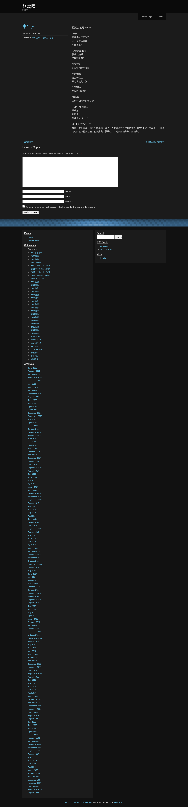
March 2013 (33, 619)
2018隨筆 (35, 324)
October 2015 (34, 526)
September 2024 (35, 377)
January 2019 (34, 429)
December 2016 (34, 493)
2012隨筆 (35, 285)
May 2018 (32, 442)
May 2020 (32, 403)
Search (100, 233)
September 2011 (35, 674)
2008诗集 (35, 256)
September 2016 (35, 500)
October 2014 (34, 561)
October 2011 (33, 670)
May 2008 (32, 764)
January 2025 (34, 374)
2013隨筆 (35, 291)
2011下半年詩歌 (37, 279)
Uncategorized (37, 349)
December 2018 (34, 432)
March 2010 (33, 696)
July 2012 (32, 645)
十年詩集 (34, 353)
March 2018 (33, 448)
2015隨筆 (35, 304)
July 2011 (32, 680)
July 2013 (32, 606)
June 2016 (32, 510)
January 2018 (34, 455)
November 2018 (34, 435)
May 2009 (32, 728)
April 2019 (32, 423)
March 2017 (33, 487)
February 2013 (34, 622)
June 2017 (32, 477)
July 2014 (32, 571)
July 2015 (32, 535)
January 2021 (34, 390)
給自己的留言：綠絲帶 (155, 142)
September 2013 (35, 600)
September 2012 (35, 638)
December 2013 (34, 593)
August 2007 (33, 793)
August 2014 (33, 567)
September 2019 (35, 416)
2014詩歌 (35, 295)
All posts (104, 246)
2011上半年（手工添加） (43, 38)
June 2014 (32, 574)
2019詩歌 (35, 327)
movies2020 (36, 336)
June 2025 (32, 368)
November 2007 (34, 783)
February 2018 (34, 452)
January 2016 (34, 519)
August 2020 (33, 397)
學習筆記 (34, 356)
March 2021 (33, 387)
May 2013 (32, 613)
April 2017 (32, 484)
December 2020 (34, 394)
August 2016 (33, 503)
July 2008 (32, 757)
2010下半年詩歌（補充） (41, 269)
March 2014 (33, 583)
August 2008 (33, 754)
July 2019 (32, 419)
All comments (106, 249)
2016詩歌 (35, 308)
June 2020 (32, 400)
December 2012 (34, 629)
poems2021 (36, 346)
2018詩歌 (35, 320)
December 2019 (34, 413)
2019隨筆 (35, 330)
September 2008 (35, 751)
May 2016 (32, 513)
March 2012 (33, 654)
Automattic (117, 802)
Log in (103, 258)
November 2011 (34, 667)
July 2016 (32, 506)
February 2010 (34, 699)
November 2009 (34, 709)
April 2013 (32, 616)
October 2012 (34, 635)
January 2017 (34, 490)
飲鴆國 (29, 6)
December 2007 (34, 780)
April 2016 (32, 516)
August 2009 (33, 719)
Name (68, 191)
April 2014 (32, 580)
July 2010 (32, 683)
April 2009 (32, 731)
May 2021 (32, 384)
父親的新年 (28, 142)
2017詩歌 (35, 314)
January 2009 (34, 741)
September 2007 (35, 789)
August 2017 (33, 471)
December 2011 (34, 664)
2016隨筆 (35, 311)
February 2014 (34, 587)
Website (69, 202)
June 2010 (32, 686)
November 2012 (34, 632)
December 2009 (34, 706)
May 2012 (32, 651)
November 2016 (34, 497)
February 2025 (34, 371)
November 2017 (34, 461)
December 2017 (34, 458)
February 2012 (34, 658)
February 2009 (34, 738)
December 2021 (34, 381)
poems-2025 (36, 340)
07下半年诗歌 (36, 253)
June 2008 (32, 761)
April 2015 (32, 545)
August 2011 (33, 677)
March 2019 (33, 426)
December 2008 (34, 744)
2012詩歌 (35, 282)
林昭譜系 (34, 359)
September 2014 (35, 564)
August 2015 (33, 532)
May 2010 (32, 690)
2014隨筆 (35, 298)
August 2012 (33, 641)
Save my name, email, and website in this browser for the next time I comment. (60, 207)
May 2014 (32, 577)
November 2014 (34, 558)
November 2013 (34, 596)
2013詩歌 (35, 288)
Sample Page (146, 17)
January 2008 (34, 777)
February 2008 (34, 773)
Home (160, 17)
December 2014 (34, 555)
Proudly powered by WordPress (78, 802)
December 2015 (34, 522)
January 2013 (34, 625)
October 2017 (34, 464)
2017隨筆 (35, 317)
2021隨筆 (35, 333)
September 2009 (35, 715)
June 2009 (32, 725)
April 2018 (32, 445)
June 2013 (32, 609)
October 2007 (34, 786)
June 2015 (32, 538)
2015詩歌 (35, 301)
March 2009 (33, 735)
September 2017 (35, 468)
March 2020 (33, 410)
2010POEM (36, 263)
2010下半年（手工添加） (41, 266)
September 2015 (35, 529)
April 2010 (32, 693)
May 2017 (32, 480)
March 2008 (33, 770)
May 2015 (32, 542)
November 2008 (34, 748)
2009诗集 (35, 259)
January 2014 (34, 590)
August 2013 (33, 603)
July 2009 (32, 722)
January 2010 (34, 703)
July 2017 (32, 474)
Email (68, 196)
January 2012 (34, 661)
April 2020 (32, 407)
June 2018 (32, 439)
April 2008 (32, 767)
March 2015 (33, 548)
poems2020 (36, 343)
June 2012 (32, 648)
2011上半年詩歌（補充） (41, 275)
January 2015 (34, 551)
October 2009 (34, 712)
